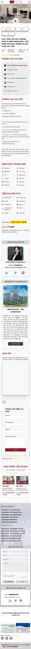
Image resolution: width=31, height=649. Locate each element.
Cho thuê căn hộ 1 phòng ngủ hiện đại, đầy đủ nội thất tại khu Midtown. (22, 489)
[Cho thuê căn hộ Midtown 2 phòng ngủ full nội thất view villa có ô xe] (9, 480)
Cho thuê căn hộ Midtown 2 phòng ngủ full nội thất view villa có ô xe (8, 489)
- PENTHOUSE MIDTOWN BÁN (9, 522)
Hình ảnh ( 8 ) (8, 29)
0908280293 (13, 594)
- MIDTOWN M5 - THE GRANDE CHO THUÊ (12, 528)
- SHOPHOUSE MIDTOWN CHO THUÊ (11, 538)
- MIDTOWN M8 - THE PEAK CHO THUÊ (11, 536)
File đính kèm (8, 581)
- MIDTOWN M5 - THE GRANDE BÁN (10, 510)
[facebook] (10, 600)
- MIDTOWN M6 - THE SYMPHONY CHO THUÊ (13, 531)
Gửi (15, 450)
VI (11, 2)
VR (8, 33)
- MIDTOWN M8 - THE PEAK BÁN (9, 517)
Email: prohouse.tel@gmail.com (15, 267)
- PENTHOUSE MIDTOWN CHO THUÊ (10, 541)
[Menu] (2, 2)
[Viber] (20, 600)
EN (16, 2)
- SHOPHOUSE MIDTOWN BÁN (9, 519)
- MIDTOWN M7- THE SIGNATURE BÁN (11, 514)
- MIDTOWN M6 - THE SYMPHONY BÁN (11, 512)
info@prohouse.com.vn (14, 597)
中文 (20, 2)
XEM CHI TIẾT (16, 344)
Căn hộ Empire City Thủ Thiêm (8, 629)
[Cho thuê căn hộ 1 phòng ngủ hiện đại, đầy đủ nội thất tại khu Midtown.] (22, 480)
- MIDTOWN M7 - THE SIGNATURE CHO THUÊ (13, 533)
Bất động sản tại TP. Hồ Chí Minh (23, 629)
